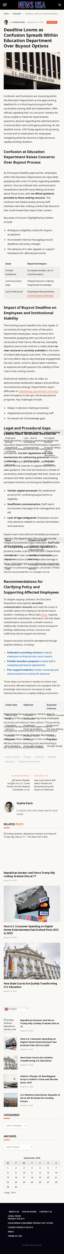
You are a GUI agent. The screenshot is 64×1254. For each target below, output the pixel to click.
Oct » (13, 1192)
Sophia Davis (19, 22)
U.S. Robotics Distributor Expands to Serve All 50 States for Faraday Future (40, 1098)
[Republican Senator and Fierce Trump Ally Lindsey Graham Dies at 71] (32, 850)
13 (48, 1172)
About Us (14, 1211)
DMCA (11, 1231)
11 (32, 1172)
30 (16, 1186)
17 (24, 1177)
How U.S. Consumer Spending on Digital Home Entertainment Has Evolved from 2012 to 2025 (31, 930)
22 (8, 1182)
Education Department (29, 761)
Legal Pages (14, 1216)
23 (16, 1182)
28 (56, 1182)
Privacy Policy (16, 1218)
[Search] (59, 4)
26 (40, 1182)
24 (24, 1182)
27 (48, 1182)
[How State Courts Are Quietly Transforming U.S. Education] (32, 961)
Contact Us (45, 1211)
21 (56, 1177)
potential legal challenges (40, 295)
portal (44, 614)
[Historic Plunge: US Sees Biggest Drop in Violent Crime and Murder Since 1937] (11, 1081)
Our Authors (29, 1211)
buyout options (12, 757)
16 (16, 1177)
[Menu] (5, 4)
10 (24, 1172)
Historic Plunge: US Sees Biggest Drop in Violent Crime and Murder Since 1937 (39, 1079)
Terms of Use (15, 1236)
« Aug (6, 1192)
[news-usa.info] (32, 5)
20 (48, 1177)
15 (8, 1177)
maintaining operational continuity (38, 391)
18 (32, 1177)
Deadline (52, 757)
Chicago (27, 757)
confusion (39, 757)
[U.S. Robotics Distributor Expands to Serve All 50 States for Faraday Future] (11, 1100)
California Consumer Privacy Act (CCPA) (30, 1223)
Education (52, 22)
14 (56, 1172)
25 (32, 1182)
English (12, 1009)
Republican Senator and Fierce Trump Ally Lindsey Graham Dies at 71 (29, 874)
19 (40, 1177)
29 (8, 1186)
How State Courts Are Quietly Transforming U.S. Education (36, 1059)
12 (40, 1172)
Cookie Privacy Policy (20, 1227)
